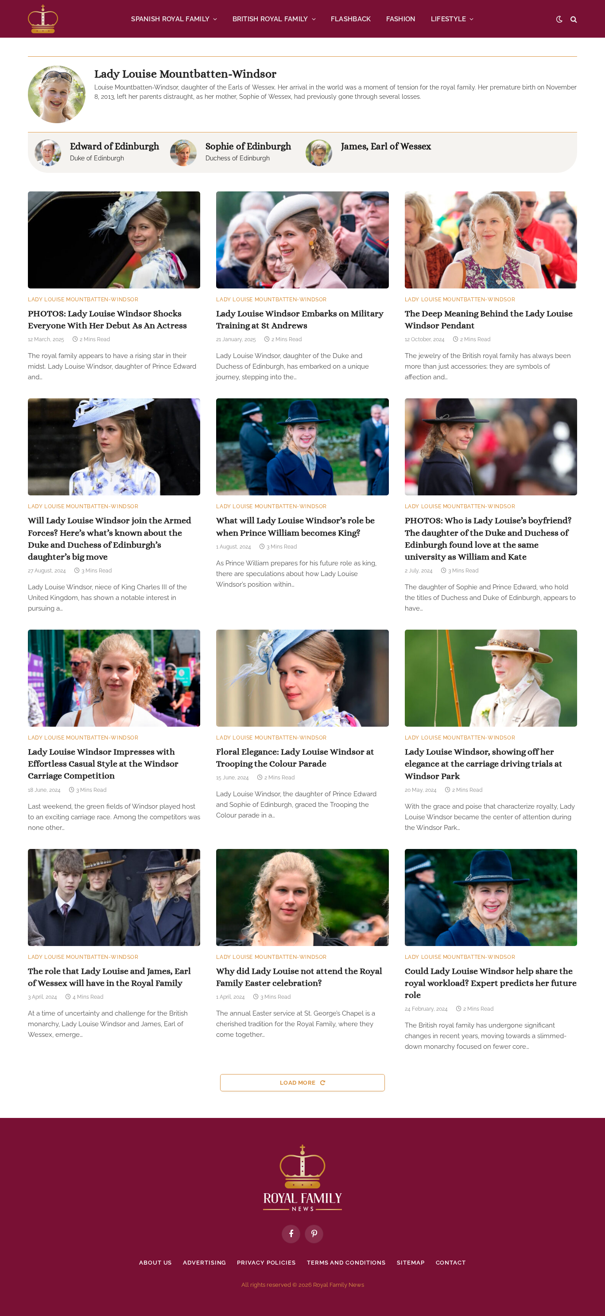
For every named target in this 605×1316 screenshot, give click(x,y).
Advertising (204, 1262)
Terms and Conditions (346, 1262)
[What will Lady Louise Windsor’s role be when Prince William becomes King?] (302, 446)
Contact (451, 1262)
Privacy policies (266, 1262)
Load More (298, 1082)
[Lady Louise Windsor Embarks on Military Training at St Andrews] (302, 239)
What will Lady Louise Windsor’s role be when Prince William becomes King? (295, 526)
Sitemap (410, 1262)
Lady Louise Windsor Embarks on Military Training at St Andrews (300, 319)
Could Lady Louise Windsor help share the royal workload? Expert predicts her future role (491, 983)
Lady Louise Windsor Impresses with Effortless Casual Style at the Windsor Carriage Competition (103, 764)
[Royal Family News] (43, 19)
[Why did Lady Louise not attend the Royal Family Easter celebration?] (302, 897)
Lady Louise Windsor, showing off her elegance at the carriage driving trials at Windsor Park (483, 764)
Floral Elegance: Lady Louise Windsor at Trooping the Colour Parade (295, 758)
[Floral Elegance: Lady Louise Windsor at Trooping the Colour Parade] (302, 678)
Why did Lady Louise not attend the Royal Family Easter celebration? (299, 977)
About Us (155, 1262)
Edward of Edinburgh (114, 146)
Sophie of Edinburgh (248, 146)
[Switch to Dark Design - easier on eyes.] (559, 19)
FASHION (401, 19)
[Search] (573, 19)
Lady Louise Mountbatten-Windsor (83, 299)
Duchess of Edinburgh (238, 158)
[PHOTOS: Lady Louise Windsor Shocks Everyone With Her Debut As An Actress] (114, 239)
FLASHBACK (351, 19)
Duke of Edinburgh (97, 158)
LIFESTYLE (448, 19)
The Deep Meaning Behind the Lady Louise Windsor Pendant (489, 319)
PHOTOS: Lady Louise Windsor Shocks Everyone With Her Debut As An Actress (107, 319)
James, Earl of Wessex (386, 146)
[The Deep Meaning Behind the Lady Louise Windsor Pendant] (491, 239)
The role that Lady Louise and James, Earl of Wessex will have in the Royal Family (109, 977)
